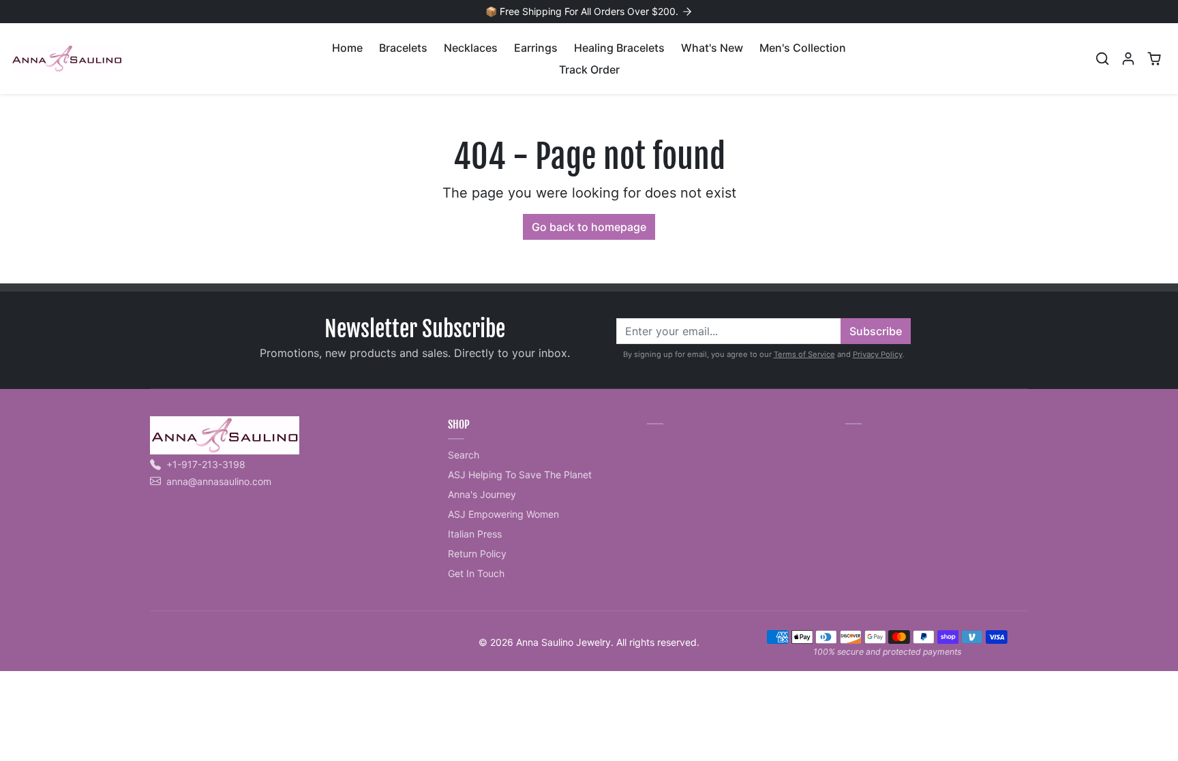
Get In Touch (476, 573)
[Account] (1128, 58)
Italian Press (475, 534)
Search (463, 455)
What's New (712, 48)
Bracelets (403, 48)
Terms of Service (804, 354)
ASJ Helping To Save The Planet (520, 474)
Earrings (536, 48)
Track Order (589, 69)
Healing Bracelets (619, 48)
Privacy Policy (878, 354)
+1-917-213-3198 (205, 464)
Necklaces (471, 48)
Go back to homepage (589, 227)
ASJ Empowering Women (503, 514)
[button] (1102, 58)
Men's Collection (802, 48)
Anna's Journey (482, 494)
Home (347, 48)
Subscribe (875, 331)
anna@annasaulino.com (218, 481)
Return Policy (477, 553)
